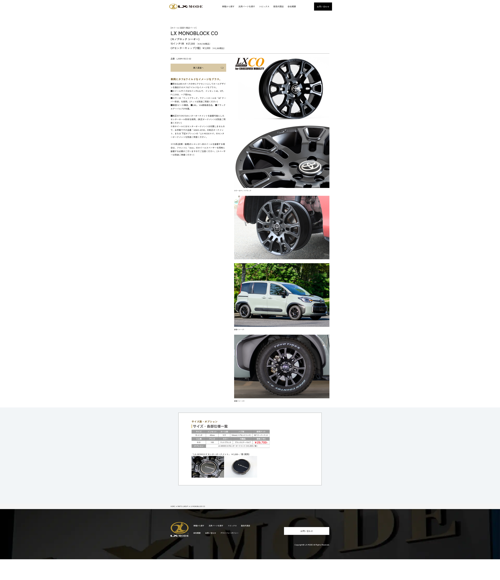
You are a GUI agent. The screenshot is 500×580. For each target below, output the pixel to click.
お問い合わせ (323, 6)
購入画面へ (198, 67)
